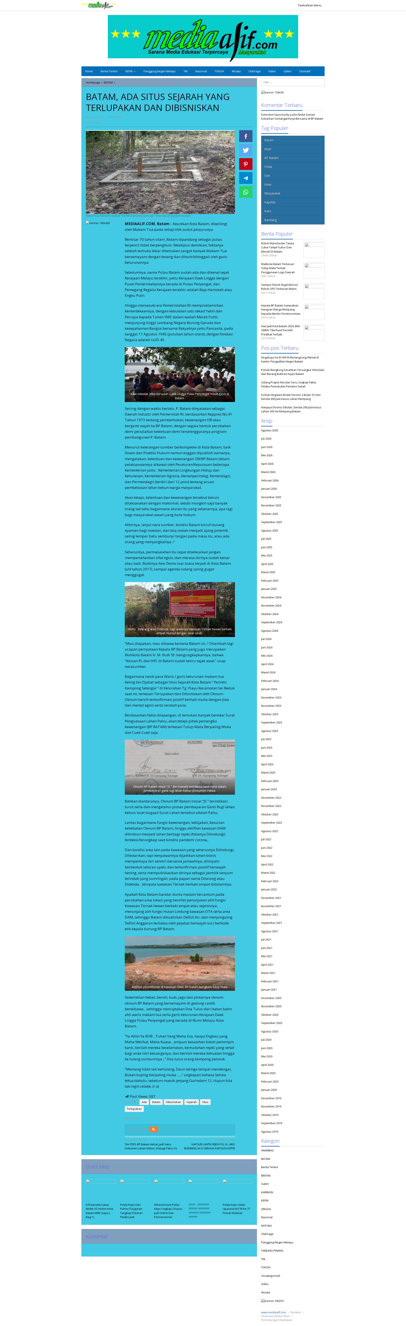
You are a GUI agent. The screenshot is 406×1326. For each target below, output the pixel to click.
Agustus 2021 (269, 931)
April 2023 (267, 764)
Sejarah (192, 1102)
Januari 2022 (269, 889)
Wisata (265, 1292)
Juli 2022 (266, 839)
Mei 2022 (266, 856)
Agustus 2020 (269, 1031)
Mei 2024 (266, 656)
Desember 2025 (271, 497)
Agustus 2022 (269, 831)
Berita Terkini (269, 1167)
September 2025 (271, 522)
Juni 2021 (266, 948)
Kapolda (270, 202)
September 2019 (271, 1123)
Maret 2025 (268, 572)
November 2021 (271, 906)
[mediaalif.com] (98, 5)
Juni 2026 (266, 447)
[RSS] (153, 1129)
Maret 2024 (268, 672)
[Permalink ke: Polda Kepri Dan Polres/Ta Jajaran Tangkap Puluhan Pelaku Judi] (135, 1190)
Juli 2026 (266, 438)
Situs (205, 1102)
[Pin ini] (246, 164)
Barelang (270, 220)
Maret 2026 (268, 472)
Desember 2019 (271, 1098)
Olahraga (267, 1234)
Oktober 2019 (269, 1115)
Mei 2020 (266, 1056)
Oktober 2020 (269, 1015)
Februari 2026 (269, 480)
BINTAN (265, 1175)
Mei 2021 (266, 956)
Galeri (265, 1184)
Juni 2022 (266, 848)
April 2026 (267, 464)
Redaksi (296, 1312)
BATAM (265, 1159)
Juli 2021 (266, 939)
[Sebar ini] (246, 136)
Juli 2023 (266, 739)
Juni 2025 (266, 547)
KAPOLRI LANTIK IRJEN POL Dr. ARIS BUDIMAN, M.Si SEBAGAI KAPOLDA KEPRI (209, 1144)
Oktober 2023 (269, 714)
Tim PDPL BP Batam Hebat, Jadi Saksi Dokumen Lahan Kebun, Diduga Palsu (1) (151, 1144)
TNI (263, 1259)
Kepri (267, 149)
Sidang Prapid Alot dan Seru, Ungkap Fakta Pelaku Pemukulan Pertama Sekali (288, 384)
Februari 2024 (269, 681)
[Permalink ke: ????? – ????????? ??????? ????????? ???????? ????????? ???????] (203, 1190)
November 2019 (271, 1106)
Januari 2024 (269, 689)
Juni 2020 (266, 1048)
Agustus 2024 (269, 631)
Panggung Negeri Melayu (277, 1242)
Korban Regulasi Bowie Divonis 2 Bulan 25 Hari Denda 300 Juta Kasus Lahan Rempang (291, 397)
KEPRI (264, 1200)
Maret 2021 (268, 973)
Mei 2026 (266, 455)
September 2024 (271, 622)
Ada (144, 1102)
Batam (156, 1102)
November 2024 (271, 605)
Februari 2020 (269, 1081)
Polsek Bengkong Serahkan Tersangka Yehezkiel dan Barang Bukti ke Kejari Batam (292, 372)
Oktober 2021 (269, 914)
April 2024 (267, 664)
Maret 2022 (268, 873)
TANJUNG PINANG (272, 1250)
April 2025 (267, 564)
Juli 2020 (266, 1040)
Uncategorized (270, 1276)
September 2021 (271, 923)
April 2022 (267, 864)
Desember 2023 (271, 697)
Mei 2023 (266, 756)
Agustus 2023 (269, 731)
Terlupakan (134, 1109)
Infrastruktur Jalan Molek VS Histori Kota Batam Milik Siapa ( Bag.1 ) (99, 1211)
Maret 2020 (268, 1073)
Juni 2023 (266, 747)
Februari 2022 (269, 881)
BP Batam (271, 158)
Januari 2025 (269, 589)
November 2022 (271, 806)
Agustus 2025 (269, 530)
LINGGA (266, 1209)
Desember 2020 (271, 998)
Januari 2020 (269, 1090)
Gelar (268, 184)
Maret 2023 (268, 772)
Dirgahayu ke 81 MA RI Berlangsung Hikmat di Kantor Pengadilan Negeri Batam (290, 359)
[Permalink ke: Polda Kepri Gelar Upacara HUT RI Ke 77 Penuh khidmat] (238, 1190)
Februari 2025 (269, 580)
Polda (268, 167)
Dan (267, 176)
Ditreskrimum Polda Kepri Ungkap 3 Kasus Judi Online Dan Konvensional (168, 1211)
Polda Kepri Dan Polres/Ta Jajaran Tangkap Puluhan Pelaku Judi (131, 1211)
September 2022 (271, 822)
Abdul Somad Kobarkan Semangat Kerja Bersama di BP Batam (292, 117)
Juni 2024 (266, 647)
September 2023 (271, 722)
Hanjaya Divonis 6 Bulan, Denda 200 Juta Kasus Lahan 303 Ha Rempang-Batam (291, 409)
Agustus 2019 (269, 1131)
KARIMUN (267, 1192)
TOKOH (265, 1267)
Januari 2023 (269, 789)
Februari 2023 (269, 781)
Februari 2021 (269, 981)
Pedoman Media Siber (275, 1316)
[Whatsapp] (246, 192)
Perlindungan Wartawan (276, 1320)
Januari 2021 (269, 989)
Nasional (267, 1217)
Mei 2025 (266, 555)
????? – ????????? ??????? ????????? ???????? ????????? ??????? (199, 1211)
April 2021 (267, 964)
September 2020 (271, 1023)
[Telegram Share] (246, 178)
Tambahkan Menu (309, 5)
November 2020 (271, 1006)
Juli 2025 (266, 539)
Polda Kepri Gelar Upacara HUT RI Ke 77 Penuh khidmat (236, 1209)
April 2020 (267, 1065)
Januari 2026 (269, 489)
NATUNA (266, 1226)
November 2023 (271, 706)
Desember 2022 (271, 798)
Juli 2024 (266, 639)
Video (265, 1284)
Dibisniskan (173, 1102)
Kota (267, 211)
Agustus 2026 (269, 430)
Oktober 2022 (269, 814)
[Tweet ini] (246, 150)
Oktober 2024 (269, 614)
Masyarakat (272, 193)
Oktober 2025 (269, 514)
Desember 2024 (271, 597)
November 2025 (271, 505)
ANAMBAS (267, 1150)
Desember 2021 (271, 898)
